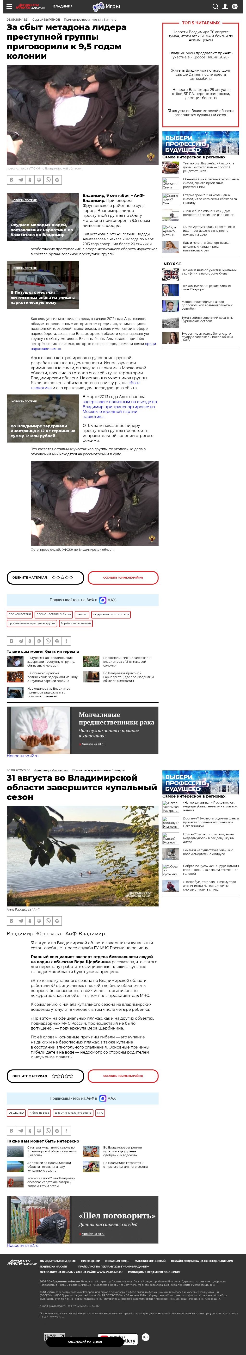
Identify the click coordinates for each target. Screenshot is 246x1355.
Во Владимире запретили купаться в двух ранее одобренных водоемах (122, 1151)
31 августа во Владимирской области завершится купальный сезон (201, 113)
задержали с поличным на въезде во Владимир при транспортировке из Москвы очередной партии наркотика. (120, 409)
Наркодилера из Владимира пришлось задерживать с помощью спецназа (48, 692)
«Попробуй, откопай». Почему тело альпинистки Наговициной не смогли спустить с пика (209, 885)
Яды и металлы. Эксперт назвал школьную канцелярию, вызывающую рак (206, 246)
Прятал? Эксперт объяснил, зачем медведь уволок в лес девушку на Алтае (208, 838)
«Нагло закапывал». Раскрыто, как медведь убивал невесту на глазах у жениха (210, 806)
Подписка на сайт (53, 1266)
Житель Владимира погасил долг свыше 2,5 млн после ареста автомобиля (201, 75)
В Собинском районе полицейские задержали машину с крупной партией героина (52, 677)
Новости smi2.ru (23, 756)
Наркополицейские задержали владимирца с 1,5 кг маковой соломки (126, 661)
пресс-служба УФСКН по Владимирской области (44, 168)
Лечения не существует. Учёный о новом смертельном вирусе (208, 852)
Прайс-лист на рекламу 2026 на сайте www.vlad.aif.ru (81, 1272)
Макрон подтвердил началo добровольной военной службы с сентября (207, 305)
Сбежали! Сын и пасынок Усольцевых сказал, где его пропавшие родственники (211, 183)
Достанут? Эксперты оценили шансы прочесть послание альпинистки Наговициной (211, 822)
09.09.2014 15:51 (18, 19)
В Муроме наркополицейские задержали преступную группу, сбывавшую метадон (51, 661)
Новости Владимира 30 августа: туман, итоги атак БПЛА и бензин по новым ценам (201, 36)
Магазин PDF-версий (150, 1261)
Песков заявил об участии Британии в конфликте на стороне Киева (209, 272)
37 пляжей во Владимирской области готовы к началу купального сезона (49, 1166)
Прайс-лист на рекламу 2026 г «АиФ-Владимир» (113, 1266)
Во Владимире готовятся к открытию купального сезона (125, 1164)
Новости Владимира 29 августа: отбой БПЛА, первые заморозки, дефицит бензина (201, 94)
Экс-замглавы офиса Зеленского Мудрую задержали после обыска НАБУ (207, 337)
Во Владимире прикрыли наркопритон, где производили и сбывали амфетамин (128, 677)
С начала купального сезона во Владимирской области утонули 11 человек (52, 1151)
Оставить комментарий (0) (123, 577)
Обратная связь (117, 1261)
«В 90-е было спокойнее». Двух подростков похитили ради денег (208, 213)
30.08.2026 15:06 (18, 770)
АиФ (36, 909)
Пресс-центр (90, 1261)
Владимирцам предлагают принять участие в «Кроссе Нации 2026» (201, 55)
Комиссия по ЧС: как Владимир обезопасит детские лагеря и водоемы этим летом (51, 1182)
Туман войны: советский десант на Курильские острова (208, 319)
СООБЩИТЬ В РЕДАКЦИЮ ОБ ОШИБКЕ (154, 1272)
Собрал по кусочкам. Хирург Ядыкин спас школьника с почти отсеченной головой (211, 869)
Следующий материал (85, 1341)
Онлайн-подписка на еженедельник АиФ (202, 1261)
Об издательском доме (58, 1261)
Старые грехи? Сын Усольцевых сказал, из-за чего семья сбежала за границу (210, 199)
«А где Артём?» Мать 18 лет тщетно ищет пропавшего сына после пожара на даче (209, 230)
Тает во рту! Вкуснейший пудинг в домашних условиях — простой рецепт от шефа (208, 167)
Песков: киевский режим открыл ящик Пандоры (206, 287)
